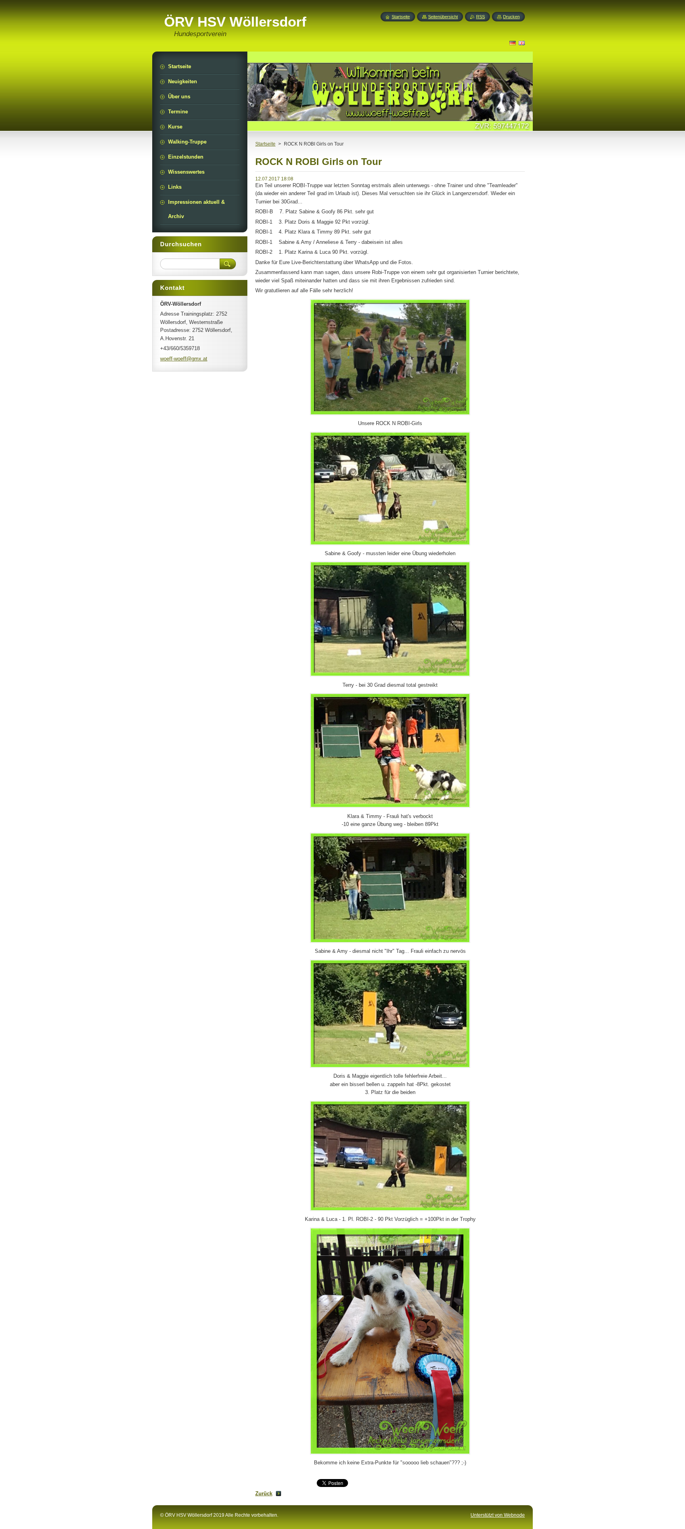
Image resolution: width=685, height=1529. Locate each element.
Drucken (511, 16)
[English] (522, 43)
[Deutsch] (512, 43)
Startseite (265, 144)
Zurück (263, 1493)
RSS (480, 16)
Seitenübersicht (443, 16)
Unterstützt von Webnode (498, 1515)
